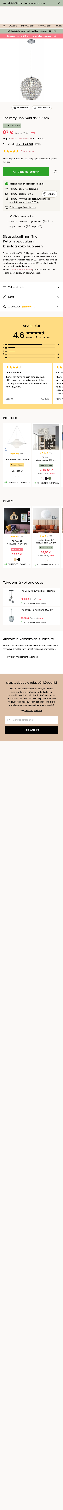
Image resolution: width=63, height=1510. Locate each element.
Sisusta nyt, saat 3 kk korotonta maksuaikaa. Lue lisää (31, 36)
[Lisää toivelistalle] (55, 171)
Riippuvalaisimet (44, 26)
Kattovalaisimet (27, 26)
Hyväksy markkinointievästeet (22, 656)
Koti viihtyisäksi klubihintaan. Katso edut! (24, 3)
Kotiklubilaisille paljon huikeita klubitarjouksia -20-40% (31, 31)
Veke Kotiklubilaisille (21, 138)
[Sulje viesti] (59, 3)
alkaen (24, 144)
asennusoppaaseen (22, 269)
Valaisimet (13, 26)
